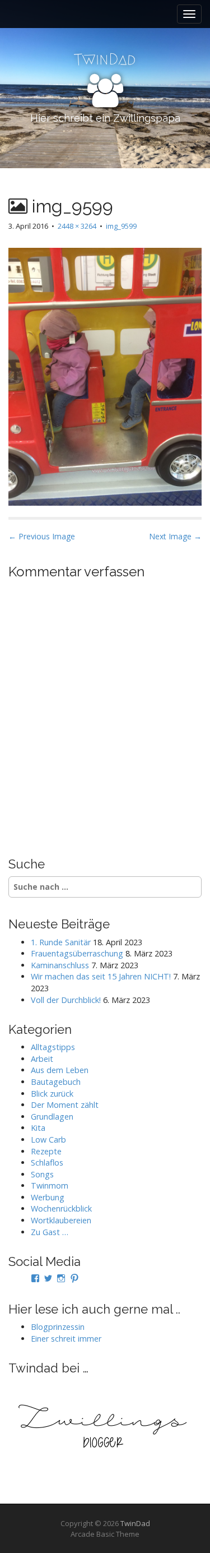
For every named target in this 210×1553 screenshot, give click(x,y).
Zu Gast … (49, 1232)
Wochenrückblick (61, 1208)
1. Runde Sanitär (61, 942)
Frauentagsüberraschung (77, 953)
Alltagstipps (53, 1047)
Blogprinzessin (58, 1326)
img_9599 (121, 226)
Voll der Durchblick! (66, 1000)
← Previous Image (41, 536)
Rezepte (46, 1151)
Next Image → (175, 536)
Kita (38, 1127)
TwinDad (135, 1523)
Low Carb (48, 1139)
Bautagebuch (56, 1081)
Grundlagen (52, 1116)
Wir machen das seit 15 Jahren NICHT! (101, 976)
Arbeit (42, 1058)
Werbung (47, 1197)
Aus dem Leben (59, 1070)
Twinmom (49, 1185)
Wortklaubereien (61, 1220)
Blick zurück (52, 1093)
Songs (42, 1174)
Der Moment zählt (65, 1104)
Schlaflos (47, 1162)
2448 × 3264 (77, 226)
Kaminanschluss (60, 965)
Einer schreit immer (66, 1338)
